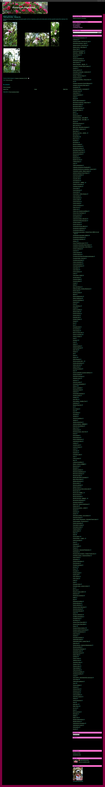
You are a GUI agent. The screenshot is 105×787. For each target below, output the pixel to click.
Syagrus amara (76, 658)
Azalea (74, 96)
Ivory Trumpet (76, 408)
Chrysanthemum (76, 216)
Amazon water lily (77, 70)
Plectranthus (75, 559)
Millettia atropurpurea (77, 481)
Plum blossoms (76, 563)
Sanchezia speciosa (77, 609)
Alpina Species (76, 62)
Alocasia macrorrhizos (78, 58)
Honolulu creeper (76, 395)
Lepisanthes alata (77, 454)
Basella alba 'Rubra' (77, 110)
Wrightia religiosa (76, 721)
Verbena (75, 698)
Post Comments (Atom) (14, 91)
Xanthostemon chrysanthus (79, 723)
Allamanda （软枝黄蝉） (78, 52)
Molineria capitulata (77, 485)
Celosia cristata (76, 199)
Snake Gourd (76, 633)
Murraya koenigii (76, 494)
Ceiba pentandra (76, 197)
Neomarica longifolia (77, 502)
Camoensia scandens (77, 174)
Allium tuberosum (76, 54)
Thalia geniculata (9, 80)
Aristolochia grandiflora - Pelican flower (81, 79)
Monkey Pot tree (76, 487)
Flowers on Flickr (76, 752)
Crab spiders (75, 267)
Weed (74, 710)
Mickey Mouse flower (77, 479)
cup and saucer (76, 277)
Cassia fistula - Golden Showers (80, 193)
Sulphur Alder (76, 654)
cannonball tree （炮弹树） (79, 182)
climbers (75, 241)
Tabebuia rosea (76, 660)
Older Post (65, 89)
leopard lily (75, 452)
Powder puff (75, 574)
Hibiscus (75, 386)
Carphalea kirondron (77, 186)
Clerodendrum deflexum (78, 230)
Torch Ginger (76, 679)
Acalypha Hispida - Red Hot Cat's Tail (81, 41)
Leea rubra (75, 450)
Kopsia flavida (76, 435)
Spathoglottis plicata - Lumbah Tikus (81, 641)
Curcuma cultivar (76, 281)
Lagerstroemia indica (77, 441)
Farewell (75, 321)
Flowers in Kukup (76, 336)
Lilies (74, 456)
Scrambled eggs (76, 618)
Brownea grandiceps (77, 146)
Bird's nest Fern (76, 125)
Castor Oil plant (76, 195)
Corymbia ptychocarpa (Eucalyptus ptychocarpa (83, 256)
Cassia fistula (76, 192)
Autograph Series (76, 91)
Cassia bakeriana (77, 190)
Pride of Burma (76, 576)
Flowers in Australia (77, 334)
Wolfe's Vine (75, 717)
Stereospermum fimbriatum (79, 649)
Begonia (75, 121)
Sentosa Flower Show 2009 (79, 624)
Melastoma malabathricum (78, 471)
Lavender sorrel (76, 445)
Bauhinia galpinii (76, 115)
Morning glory (76, 490)
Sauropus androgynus (77, 614)
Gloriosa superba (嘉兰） (78, 361)
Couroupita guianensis (78, 265)
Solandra (75, 635)
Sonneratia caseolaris (77, 637)
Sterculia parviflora (77, 647)
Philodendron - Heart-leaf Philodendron (81, 549)
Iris (73, 406)
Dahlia (74, 284)
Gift (73, 353)
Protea (74, 580)
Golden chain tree (77, 365)
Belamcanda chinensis (78, 123)
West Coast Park (76, 711)
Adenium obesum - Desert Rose (80, 45)
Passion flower (76, 536)
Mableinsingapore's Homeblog (79, 18)
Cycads (74, 283)
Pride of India (76, 578)
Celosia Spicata (76, 203)
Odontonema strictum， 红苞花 (79, 507)
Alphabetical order (77, 754)
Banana (74, 98)
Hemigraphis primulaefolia (78, 384)
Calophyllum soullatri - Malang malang (81, 171)
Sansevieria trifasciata (77, 610)
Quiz (74, 588)
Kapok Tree (75, 427)
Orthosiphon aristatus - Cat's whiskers (81, 515)
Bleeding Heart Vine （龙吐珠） (80, 133)
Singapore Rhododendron (78, 631)
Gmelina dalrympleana (78, 363)
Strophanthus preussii (77, 652)
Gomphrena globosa (77, 368)
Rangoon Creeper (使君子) (78, 591)
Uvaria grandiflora (77, 694)
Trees (74, 683)
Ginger (74, 355)
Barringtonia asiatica (77, 104)
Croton (74, 273)
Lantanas (75, 443)
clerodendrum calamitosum (79, 228)
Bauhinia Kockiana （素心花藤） (80, 119)
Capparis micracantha (77, 184)
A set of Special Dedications (79, 37)
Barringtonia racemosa (78, 108)
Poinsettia (75, 570)
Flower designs (76, 330)
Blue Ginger (75, 134)
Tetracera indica (76, 666)
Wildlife (74, 715)
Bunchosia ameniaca (77, 153)
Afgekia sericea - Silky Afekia (79, 47)
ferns (74, 323)
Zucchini (75, 729)
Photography (75, 551)
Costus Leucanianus (77, 262)
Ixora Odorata (76, 412)
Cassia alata (75, 188)
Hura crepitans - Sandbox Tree (79, 401)
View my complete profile (84, 762)
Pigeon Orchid (76, 557)
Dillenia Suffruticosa (77, 298)
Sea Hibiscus (76, 620)
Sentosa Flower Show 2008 (79, 622)
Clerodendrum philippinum (78, 237)
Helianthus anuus (77, 378)
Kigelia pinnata (76, 429)
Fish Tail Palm (76, 328)
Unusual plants (76, 692)
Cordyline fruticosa (77, 254)
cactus (74, 163)
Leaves (74, 448)
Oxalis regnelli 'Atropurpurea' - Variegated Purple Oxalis (85, 519)
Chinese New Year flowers (78, 213)
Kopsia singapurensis (77, 439)
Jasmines (75, 416)
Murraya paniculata (77, 496)
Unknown (75, 687)
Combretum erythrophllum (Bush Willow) (81, 244)
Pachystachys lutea (77, 527)
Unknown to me (76, 690)
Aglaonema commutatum (78, 51)
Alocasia (75, 56)
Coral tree (75, 250)
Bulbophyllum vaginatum (78, 152)
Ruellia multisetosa (77, 605)
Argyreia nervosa (76, 77)
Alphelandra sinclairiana (78, 60)
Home (35, 89)
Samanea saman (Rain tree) (79, 607)
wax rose (75, 708)
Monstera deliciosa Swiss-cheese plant (81, 488)
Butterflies (75, 155)
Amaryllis (75, 68)
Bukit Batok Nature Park (78, 150)
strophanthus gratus (77, 650)
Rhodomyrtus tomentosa (78, 595)
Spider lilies (75, 643)
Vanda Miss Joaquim (77, 696)
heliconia (75, 380)
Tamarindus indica (77, 662)
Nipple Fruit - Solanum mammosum (80, 504)
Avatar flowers (76, 93)
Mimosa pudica (76, 483)
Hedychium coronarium (78, 376)
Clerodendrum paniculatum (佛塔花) (80, 235)
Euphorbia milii (76, 317)
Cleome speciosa (76, 224)
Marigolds (75, 467)
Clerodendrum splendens (78, 239)
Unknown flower (76, 689)
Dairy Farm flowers (77, 286)
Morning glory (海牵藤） (78, 492)
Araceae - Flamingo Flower (79, 75)
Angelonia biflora (76, 73)
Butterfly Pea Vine (77, 159)
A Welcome (75, 39)
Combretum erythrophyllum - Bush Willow (82, 246)
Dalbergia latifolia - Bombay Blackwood (81, 288)
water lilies (75, 704)
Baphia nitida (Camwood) (78, 100)
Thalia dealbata (76, 668)
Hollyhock (75, 391)
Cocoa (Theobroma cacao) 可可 (80, 243)
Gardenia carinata (77, 345)
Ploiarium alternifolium (78, 561)
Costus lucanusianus (77, 264)
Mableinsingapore (84, 760)
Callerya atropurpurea (77, 165)
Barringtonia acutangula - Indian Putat (81, 102)
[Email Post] (28, 78)
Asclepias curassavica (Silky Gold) (80, 85)
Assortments (75, 87)
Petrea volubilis (76, 546)
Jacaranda (75, 414)
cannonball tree (76, 180)
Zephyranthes (76, 727)
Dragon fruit (75, 302)
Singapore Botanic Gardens (79, 628)
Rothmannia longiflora (77, 601)
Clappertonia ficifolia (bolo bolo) (80, 220)
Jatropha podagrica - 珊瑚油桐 (79, 424)
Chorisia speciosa (77, 214)
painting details (76, 530)
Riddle (74, 597)
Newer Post (5, 89)
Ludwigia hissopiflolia (77, 462)
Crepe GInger (76, 269)
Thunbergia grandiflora (78, 671)
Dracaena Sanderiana (77, 300)
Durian (74, 304)
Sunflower (75, 656)
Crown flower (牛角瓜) (77, 275)
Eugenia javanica (76, 313)
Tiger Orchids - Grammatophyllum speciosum (82, 677)
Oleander (75, 509)
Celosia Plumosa (76, 201)
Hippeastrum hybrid (77, 389)
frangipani (75, 340)
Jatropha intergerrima (77, 422)
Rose (74, 599)
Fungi (74, 342)
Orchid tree (75, 511)
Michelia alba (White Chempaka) (80, 477)
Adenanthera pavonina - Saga (79, 43)
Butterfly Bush (76, 157)
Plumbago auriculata (77, 565)
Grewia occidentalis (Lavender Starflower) (82, 372)
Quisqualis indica (76, 584)
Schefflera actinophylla (78, 616)
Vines (74, 702)
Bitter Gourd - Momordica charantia (80, 127)
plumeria (75, 567)
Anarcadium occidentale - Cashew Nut (81, 72)
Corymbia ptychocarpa (78, 260)
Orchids (74, 513)
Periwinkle (75, 544)
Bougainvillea (76, 136)
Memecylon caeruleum (78, 473)
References (75, 593)
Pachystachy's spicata (77, 525)
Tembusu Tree (76, 664)
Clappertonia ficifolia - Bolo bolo (80, 218)
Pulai (74, 582)
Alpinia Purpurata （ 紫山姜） (79, 64)
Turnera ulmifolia (76, 685)
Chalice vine (75, 209)
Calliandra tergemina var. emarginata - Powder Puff (84, 169)
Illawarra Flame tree (77, 405)
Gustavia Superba (77, 374)
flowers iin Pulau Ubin (77, 332)
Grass (74, 370)
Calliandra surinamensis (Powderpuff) (81, 167)
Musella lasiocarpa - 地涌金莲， (80, 498)
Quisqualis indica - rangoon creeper (80, 586)
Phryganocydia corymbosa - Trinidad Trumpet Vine (84, 553)
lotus (74, 460)
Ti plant (74, 675)
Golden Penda (76, 366)
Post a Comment (6, 87)
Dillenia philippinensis (78, 296)
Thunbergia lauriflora (77, 673)
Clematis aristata (76, 222)
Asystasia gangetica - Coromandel (80, 89)
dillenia (74, 294)
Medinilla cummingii (77, 469)
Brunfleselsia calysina (77, 148)
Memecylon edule (77, 475)
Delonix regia (76, 290)
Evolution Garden (76, 319)
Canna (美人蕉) (76, 176)
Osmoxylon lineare (77, 517)
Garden (74, 344)
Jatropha (75, 420)
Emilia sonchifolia (77, 309)
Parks (74, 534)
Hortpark (75, 397)
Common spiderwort (77, 248)
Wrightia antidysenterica (78, 719)
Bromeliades (75, 142)
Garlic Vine (75, 349)
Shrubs (74, 626)
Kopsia (74, 433)
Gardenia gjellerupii (77, 347)
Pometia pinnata (76, 572)
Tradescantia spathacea (78, 681)
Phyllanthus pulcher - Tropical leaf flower (81, 555)
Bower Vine (75, 138)
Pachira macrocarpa (77, 523)
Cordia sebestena (77, 252)
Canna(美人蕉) (76, 178)
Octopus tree (75, 506)
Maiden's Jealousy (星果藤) (79, 464)
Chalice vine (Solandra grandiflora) (80, 211)
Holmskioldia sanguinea (78, 393)
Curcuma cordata (76, 279)
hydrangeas (75, 403)
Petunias (75, 547)
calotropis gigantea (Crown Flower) (80, 173)
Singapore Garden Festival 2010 (80, 629)
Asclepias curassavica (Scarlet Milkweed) (82, 83)
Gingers (74, 357)
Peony (74, 542)
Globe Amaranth (76, 359)
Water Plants (75, 706)
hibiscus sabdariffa (77, 387)
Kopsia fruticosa (76, 437)
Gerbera (74, 351)
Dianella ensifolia (76, 292)
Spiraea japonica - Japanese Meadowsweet (82, 645)
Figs (74, 325)
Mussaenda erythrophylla (78, 500)
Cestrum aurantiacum (77, 205)
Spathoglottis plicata (77, 639)
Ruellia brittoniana (77, 603)
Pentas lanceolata (77, 540)
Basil (74, 112)
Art (73, 81)
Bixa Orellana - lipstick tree (78, 129)
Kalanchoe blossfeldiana (78, 426)
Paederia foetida (76, 528)
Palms (74, 532)
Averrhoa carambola (77, 94)
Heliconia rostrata (77, 382)
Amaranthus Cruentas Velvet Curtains (81, 66)
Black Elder (75, 131)
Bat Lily (74, 113)
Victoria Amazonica (77, 700)
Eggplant (75, 307)
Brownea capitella (77, 144)
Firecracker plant (76, 326)
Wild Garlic (75, 713)
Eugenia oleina (76, 315)
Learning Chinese (77, 447)
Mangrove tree (76, 466)
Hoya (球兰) (75, 399)
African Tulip (75, 49)
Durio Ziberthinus (76, 305)
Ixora (74, 410)
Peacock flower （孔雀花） (79, 538)
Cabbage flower (76, 161)
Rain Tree (75, 589)
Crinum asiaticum (76, 271)
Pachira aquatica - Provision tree (80, 521)
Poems (74, 568)
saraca (74, 612)
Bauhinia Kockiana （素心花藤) (80, 117)
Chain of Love (76, 207)
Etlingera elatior (76, 311)
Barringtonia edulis (77, 106)
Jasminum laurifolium (77, 418)
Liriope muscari (76, 458)
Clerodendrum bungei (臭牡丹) (79, 226)
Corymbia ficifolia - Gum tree (79, 258)
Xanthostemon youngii (78, 725)
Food (74, 338)
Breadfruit (75, 140)
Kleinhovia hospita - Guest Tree (79, 431)
